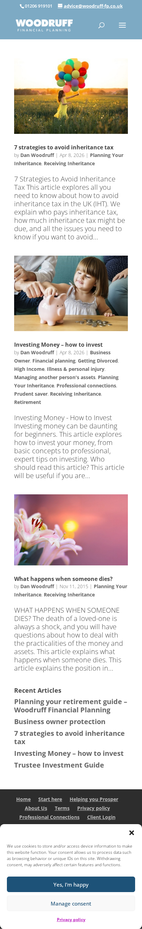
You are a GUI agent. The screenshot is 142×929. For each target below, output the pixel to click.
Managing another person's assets (54, 377)
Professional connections (86, 385)
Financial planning (53, 360)
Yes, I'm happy (71, 884)
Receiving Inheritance (69, 163)
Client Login (101, 817)
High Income (29, 369)
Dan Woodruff (37, 155)
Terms (62, 808)
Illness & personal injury (75, 369)
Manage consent (71, 903)
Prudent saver (31, 394)
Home (23, 799)
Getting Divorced (98, 360)
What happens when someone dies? (63, 579)
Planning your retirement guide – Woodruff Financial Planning (70, 705)
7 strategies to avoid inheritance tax (63, 147)
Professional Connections (49, 817)
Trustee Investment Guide (59, 765)
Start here (50, 799)
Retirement (27, 402)
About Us (36, 808)
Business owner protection (59, 721)
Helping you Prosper (94, 799)
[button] (131, 832)
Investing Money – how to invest (58, 344)
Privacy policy (71, 919)
